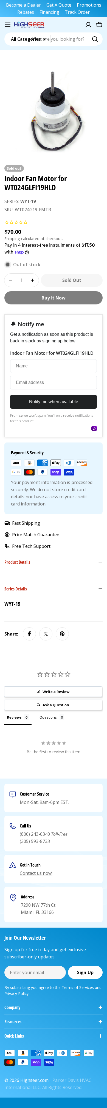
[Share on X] (45, 633)
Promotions (89, 5)
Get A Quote (58, 5)
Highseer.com (34, 1080)
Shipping (12, 238)
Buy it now (53, 298)
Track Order (77, 12)
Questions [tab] (48, 717)
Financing (49, 12)
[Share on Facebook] (29, 633)
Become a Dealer (23, 5)
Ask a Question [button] (56, 704)
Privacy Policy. (16, 993)
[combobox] (53, 39)
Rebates (25, 12)
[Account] (88, 24)
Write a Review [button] (56, 691)
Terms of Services (78, 987)
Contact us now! (36, 873)
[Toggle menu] (7, 24)
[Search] (95, 39)
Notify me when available (53, 401)
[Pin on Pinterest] (62, 633)
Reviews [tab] (14, 717)
